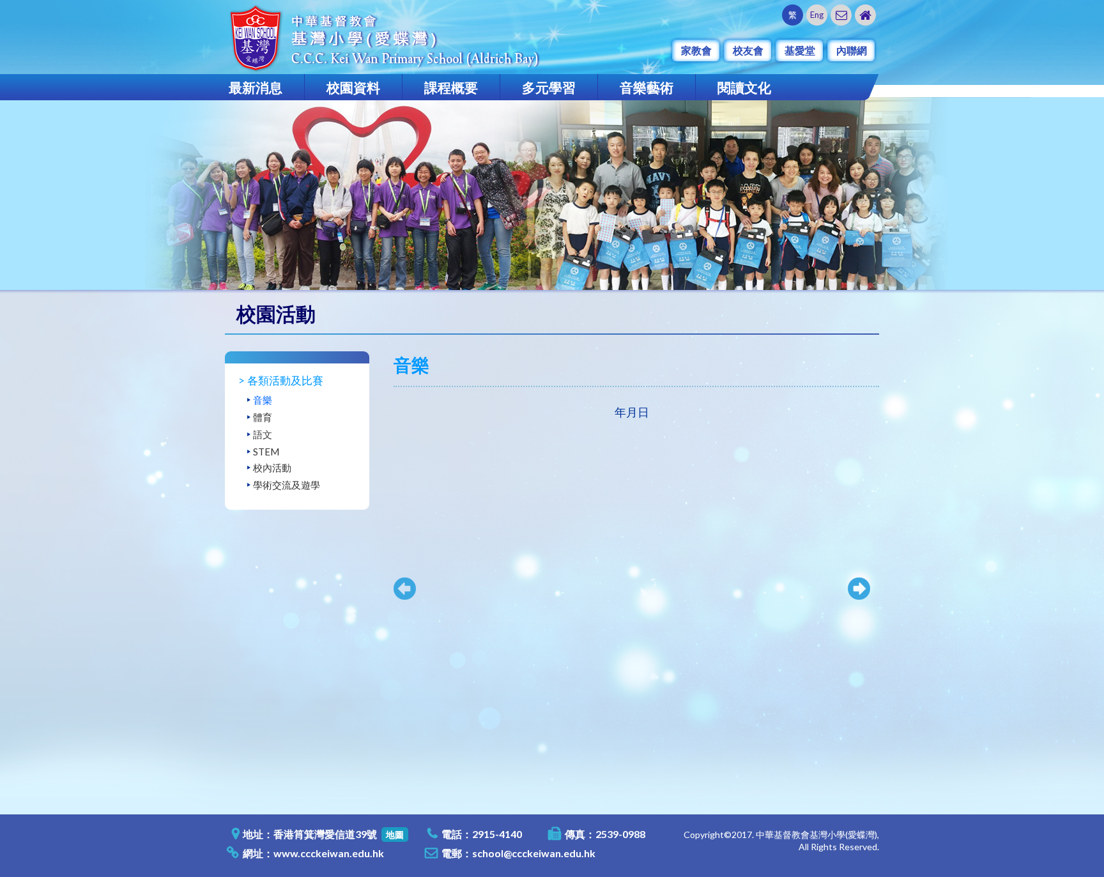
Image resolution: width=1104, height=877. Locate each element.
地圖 (395, 834)
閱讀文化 (744, 87)
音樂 (262, 400)
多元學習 (549, 87)
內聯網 (851, 50)
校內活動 (272, 467)
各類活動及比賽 (285, 380)
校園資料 (353, 87)
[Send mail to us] (841, 15)
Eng (817, 15)
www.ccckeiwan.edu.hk (328, 853)
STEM (266, 451)
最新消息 (255, 87)
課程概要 (451, 87)
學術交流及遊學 (286, 485)
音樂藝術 (646, 87)
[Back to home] (865, 15)
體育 (262, 417)
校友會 (748, 50)
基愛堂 (800, 50)
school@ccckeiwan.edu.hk (533, 853)
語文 (262, 434)
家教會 (696, 50)
